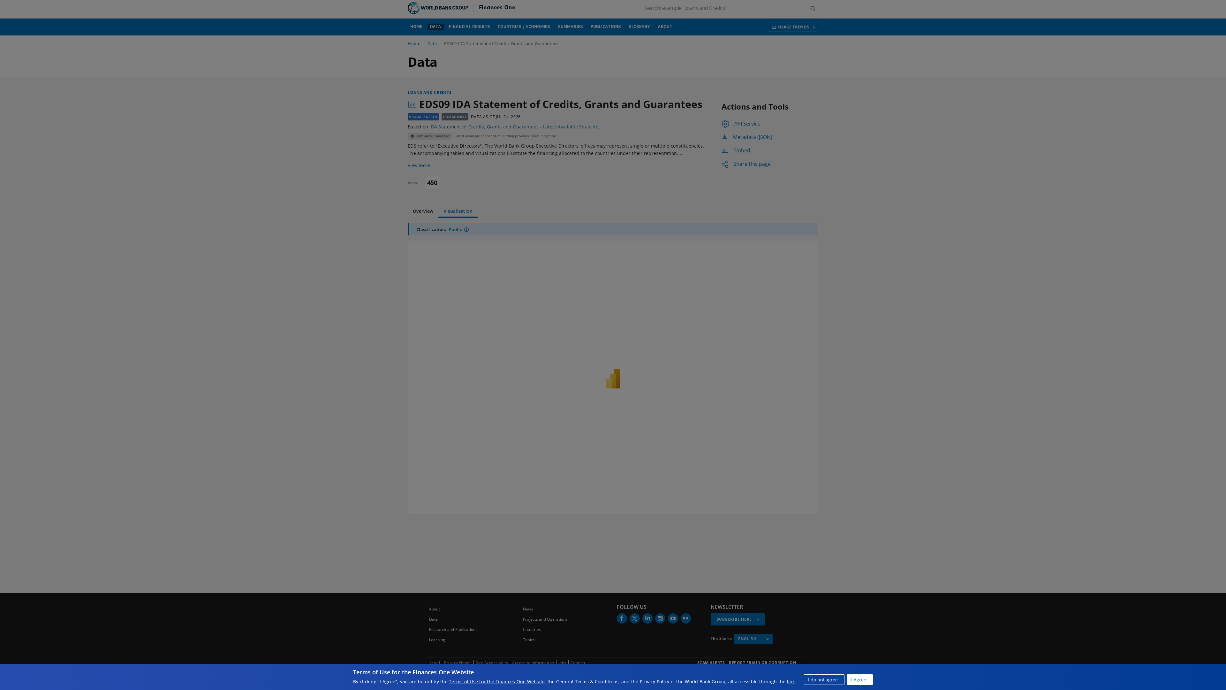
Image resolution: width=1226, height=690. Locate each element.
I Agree (858, 680)
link (791, 681)
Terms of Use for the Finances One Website (497, 681)
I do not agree (823, 680)
